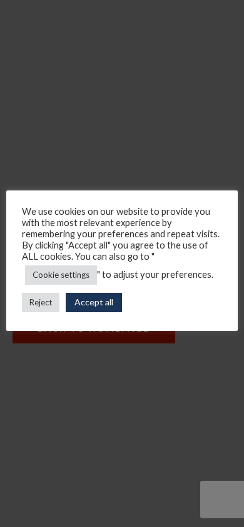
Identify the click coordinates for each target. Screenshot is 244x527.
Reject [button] (40, 302)
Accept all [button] (93, 302)
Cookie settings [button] (61, 275)
